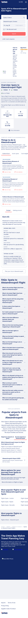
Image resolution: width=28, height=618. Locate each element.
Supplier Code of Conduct (8, 609)
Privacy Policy (5, 606)
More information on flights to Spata (12, 482)
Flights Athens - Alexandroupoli (10, 520)
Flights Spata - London (7, 498)
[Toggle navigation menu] (26, 2)
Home (3, 527)
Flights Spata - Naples (7, 502)
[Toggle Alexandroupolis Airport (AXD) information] (25, 460)
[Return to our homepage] (4, 2)
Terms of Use (11, 603)
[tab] (6, 153)
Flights (8, 527)
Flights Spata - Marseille (8, 505)
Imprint (3, 603)
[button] (8, 25)
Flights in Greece (17, 527)
